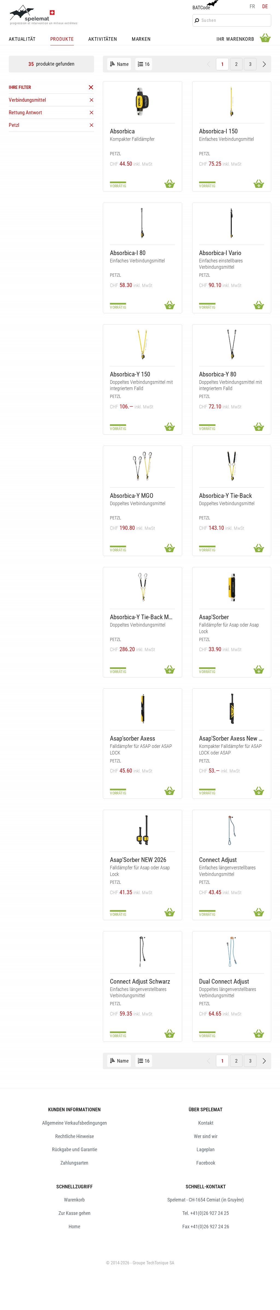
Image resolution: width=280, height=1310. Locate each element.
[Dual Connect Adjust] (231, 951)
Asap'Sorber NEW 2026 (138, 860)
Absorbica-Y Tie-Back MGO (142, 617)
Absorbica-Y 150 (130, 374)
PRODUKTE (62, 39)
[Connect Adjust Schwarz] (142, 951)
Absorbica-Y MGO (131, 495)
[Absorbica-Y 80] (231, 344)
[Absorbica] (142, 101)
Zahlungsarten (74, 1163)
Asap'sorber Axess (132, 738)
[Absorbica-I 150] (231, 101)
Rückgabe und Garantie (74, 1149)
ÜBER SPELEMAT (206, 1109)
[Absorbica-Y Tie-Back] (231, 466)
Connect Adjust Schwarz (140, 981)
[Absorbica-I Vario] (231, 223)
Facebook (205, 1163)
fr (252, 6)
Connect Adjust (218, 860)
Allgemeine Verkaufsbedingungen (74, 1123)
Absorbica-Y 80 (217, 374)
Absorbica (122, 131)
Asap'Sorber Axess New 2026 (231, 738)
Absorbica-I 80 (127, 253)
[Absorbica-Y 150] (142, 344)
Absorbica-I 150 (218, 131)
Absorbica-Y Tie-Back (225, 495)
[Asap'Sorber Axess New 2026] (231, 708)
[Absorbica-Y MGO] (142, 466)
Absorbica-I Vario (220, 253)
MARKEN (141, 39)
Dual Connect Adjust (224, 981)
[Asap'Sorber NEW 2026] (142, 830)
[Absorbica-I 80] (142, 223)
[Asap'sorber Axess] (142, 708)
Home (74, 1226)
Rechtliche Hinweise (74, 1136)
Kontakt (205, 1123)
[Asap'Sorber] (231, 587)
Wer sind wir (205, 1136)
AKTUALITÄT (22, 39)
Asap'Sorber (214, 617)
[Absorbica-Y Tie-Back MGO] (142, 587)
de (265, 6)
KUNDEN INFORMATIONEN (74, 1109)
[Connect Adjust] (231, 830)
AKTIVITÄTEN (102, 39)
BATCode (201, 7)
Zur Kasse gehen (75, 1213)
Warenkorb (74, 1200)
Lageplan (206, 1149)
